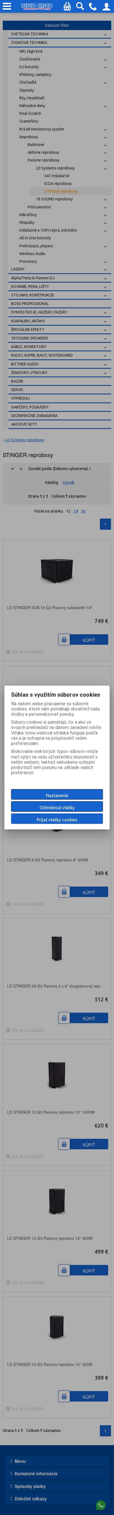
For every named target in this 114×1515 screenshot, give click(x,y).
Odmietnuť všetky (57, 807)
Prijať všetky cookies (57, 819)
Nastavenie (57, 795)
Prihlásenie (106, 8)
